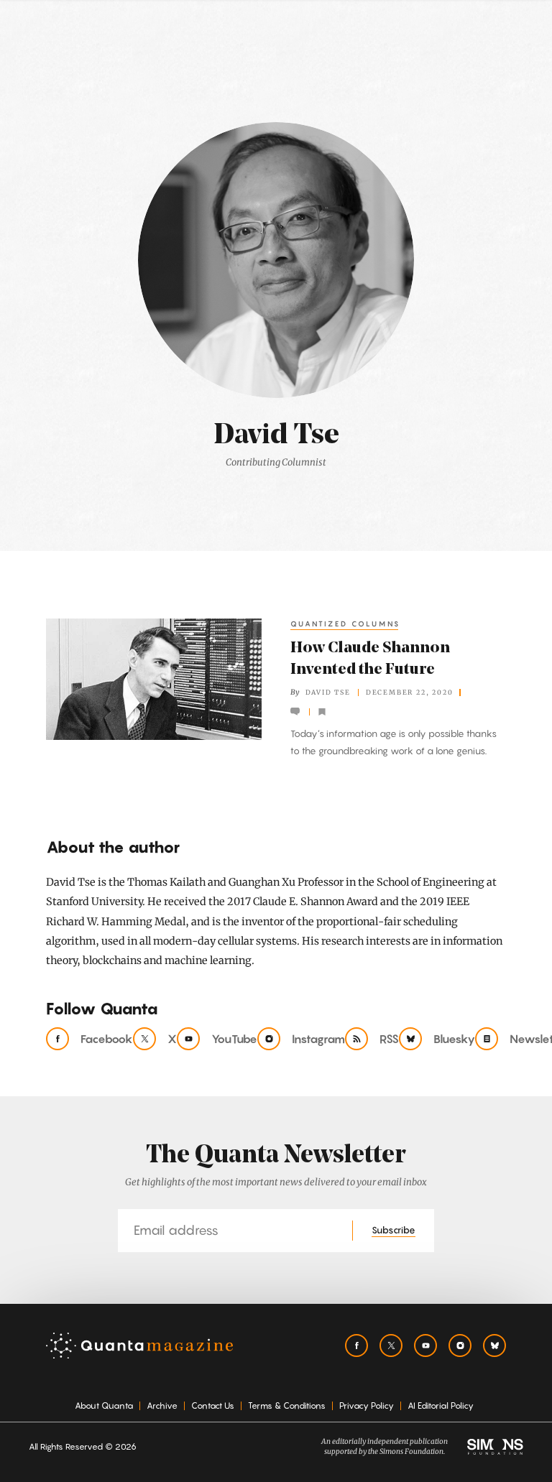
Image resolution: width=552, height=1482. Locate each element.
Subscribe (393, 1230)
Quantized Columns (345, 623)
